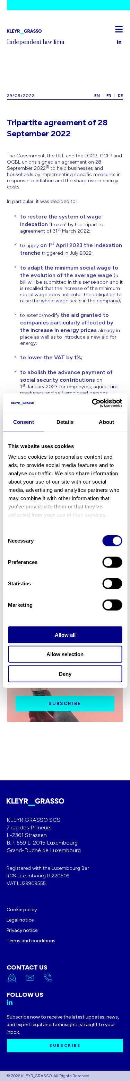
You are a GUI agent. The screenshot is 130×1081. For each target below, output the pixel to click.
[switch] (112, 561)
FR (108, 95)
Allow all (65, 634)
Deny (65, 673)
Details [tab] (65, 422)
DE (120, 95)
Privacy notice (22, 930)
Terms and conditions (31, 941)
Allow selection (65, 654)
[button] (119, 29)
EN (97, 95)
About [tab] (106, 422)
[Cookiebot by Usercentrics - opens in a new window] (92, 403)
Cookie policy (22, 910)
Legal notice (20, 920)
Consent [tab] (23, 422)
